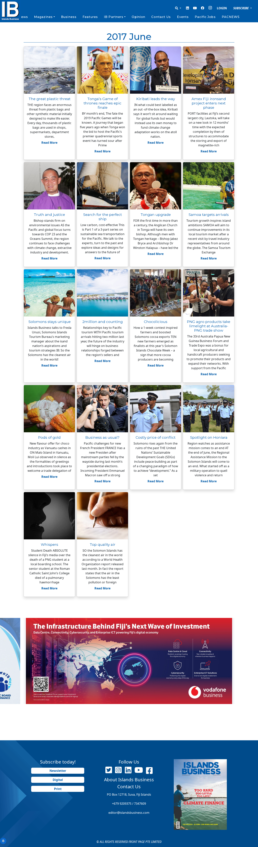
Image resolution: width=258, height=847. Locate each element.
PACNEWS (231, 17)
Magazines (43, 17)
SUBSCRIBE (241, 8)
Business (68, 17)
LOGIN (222, 8)
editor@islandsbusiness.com (128, 813)
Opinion (138, 17)
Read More (49, 143)
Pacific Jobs (205, 17)
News (23, 17)
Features (90, 17)
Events (183, 17)
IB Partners (113, 17)
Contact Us (161, 17)
